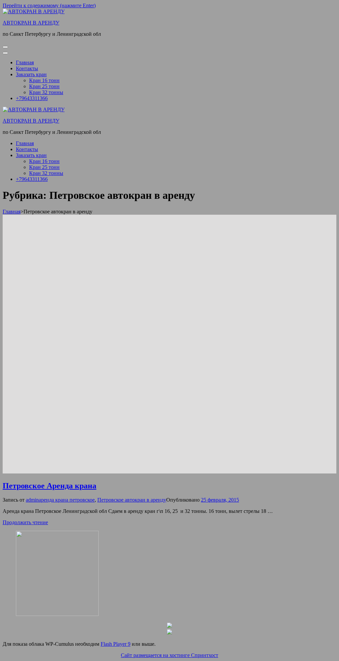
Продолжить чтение (25, 522)
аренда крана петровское (67, 500)
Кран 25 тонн (44, 86)
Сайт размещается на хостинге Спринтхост (169, 655)
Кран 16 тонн (44, 80)
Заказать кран (31, 74)
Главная (25, 62)
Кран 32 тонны (46, 92)
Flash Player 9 (115, 644)
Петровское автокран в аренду (131, 500)
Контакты (27, 68)
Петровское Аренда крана (49, 485)
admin (32, 500)
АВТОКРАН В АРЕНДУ (31, 23)
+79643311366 (32, 98)
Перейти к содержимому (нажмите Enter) (49, 5)
